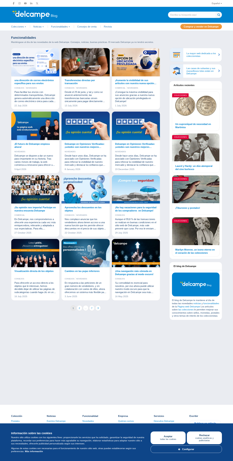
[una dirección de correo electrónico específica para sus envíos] (35, 62)
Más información (34, 451)
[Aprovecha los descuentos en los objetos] (85, 189)
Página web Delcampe (189, 306)
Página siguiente (98, 308)
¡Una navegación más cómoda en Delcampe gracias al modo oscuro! (134, 273)
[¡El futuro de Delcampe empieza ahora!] (35, 126)
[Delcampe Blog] (42, 15)
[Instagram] (19, 3)
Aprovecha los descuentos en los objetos (83, 209)
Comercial (120, 88)
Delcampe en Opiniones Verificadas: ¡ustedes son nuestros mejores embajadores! (85, 146)
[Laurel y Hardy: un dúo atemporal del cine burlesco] (195, 148)
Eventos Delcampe (56, 421)
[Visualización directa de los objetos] (35, 253)
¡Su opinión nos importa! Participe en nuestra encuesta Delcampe (35, 209)
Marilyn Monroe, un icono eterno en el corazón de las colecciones (195, 251)
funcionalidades (211, 303)
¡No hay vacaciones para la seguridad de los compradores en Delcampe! (135, 209)
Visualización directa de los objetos (34, 271)
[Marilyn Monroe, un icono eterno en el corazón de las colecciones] (195, 231)
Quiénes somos (126, 421)
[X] (37, 3)
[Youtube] (25, 3)
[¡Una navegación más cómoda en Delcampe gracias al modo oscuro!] (136, 253)
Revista (108, 26)
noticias (197, 303)
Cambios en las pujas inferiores (82, 271)
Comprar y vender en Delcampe (201, 26)
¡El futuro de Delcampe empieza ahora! (32, 145)
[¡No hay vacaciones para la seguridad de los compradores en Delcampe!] (136, 189)
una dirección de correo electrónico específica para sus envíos (34, 82)
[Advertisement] (196, 345)
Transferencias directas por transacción (80, 82)
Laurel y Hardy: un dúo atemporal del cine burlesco (193, 167)
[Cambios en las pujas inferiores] (85, 253)
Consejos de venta (87, 26)
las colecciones (186, 309)
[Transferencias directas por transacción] (85, 62)
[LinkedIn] (31, 3)
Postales (15, 421)
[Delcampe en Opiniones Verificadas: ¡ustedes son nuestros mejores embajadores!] (85, 126)
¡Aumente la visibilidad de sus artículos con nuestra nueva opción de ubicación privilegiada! (134, 82)
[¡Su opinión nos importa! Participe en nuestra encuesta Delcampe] (35, 189)
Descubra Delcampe (164, 421)
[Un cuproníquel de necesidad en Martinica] (195, 106)
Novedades (31, 88)
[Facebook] (13, 3)
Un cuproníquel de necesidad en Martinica (193, 126)
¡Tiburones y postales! (187, 208)
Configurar (188, 449)
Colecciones (180, 95)
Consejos (19, 88)
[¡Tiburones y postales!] (195, 189)
